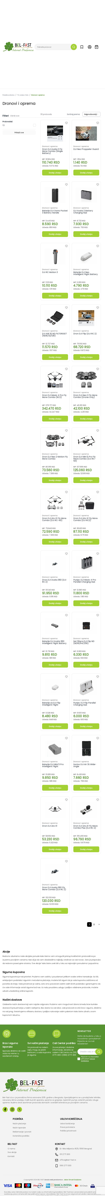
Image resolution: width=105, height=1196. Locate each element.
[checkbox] (78, 1059)
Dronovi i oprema (38, 95)
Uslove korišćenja (88, 1060)
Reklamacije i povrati (22, 1131)
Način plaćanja (19, 1123)
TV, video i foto (22, 95)
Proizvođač (8, 121)
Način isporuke (19, 1127)
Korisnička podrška (21, 1136)
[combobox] (91, 114)
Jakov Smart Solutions (72, 1180)
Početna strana (8, 95)
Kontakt (11, 1156)
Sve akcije (12, 1152)
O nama (11, 1148)
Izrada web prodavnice (53, 1180)
